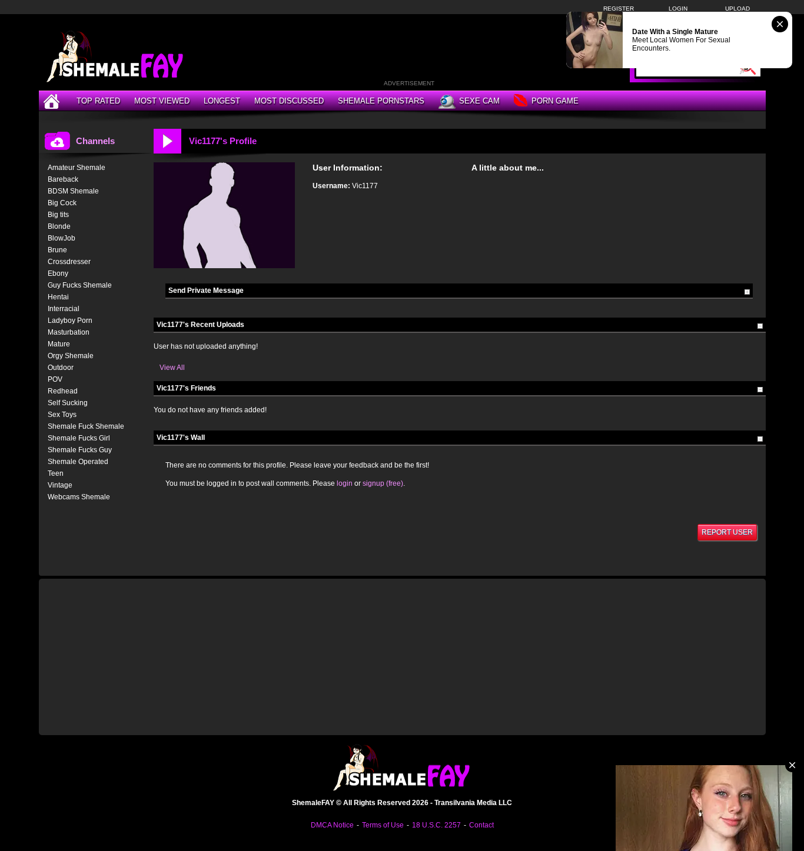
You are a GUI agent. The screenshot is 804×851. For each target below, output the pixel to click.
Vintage (60, 485)
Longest (222, 100)
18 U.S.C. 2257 (436, 825)
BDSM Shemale (73, 191)
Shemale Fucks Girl (79, 438)
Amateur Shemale (76, 167)
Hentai (58, 297)
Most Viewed (162, 100)
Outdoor (61, 367)
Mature (59, 344)
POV (55, 379)
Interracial (63, 309)
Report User (727, 532)
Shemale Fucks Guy (80, 450)
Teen (56, 473)
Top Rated (98, 100)
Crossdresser (69, 262)
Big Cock (62, 203)
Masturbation (68, 332)
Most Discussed (289, 100)
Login (678, 8)
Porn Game (555, 100)
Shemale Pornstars (381, 100)
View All (172, 367)
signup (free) (383, 483)
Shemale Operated (78, 462)
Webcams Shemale (79, 497)
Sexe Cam (479, 100)
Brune (57, 250)
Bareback (63, 179)
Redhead (63, 391)
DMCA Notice (332, 825)
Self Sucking (68, 403)
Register (618, 8)
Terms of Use (383, 825)
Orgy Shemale (71, 356)
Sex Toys (62, 415)
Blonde (59, 226)
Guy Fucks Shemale (80, 285)
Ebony (58, 273)
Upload (737, 8)
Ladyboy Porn (70, 320)
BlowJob (61, 238)
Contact (481, 825)
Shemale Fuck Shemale (86, 426)
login (345, 483)
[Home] (53, 100)
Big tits (58, 215)
